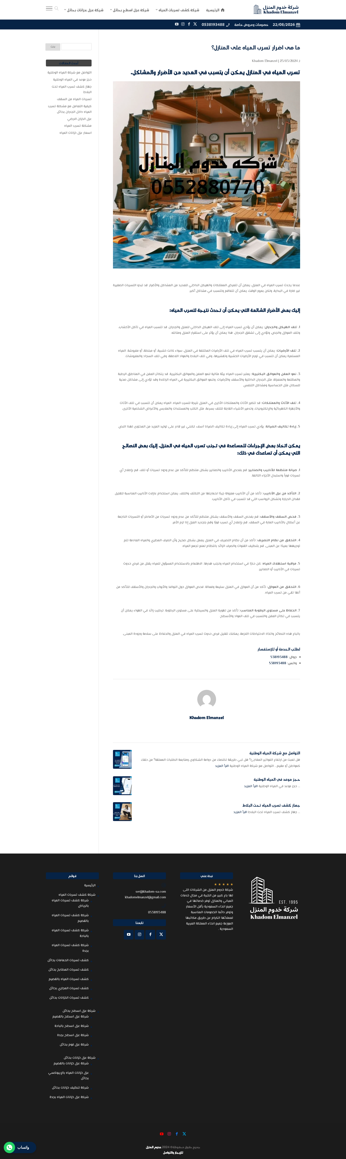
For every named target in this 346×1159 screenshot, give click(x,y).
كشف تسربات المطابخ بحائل (68, 969)
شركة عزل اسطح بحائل (79, 1011)
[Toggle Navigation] (49, 9)
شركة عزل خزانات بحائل (80, 1058)
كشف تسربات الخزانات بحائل (69, 997)
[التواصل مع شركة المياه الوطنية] (122, 759)
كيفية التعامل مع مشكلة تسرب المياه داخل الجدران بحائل (70, 109)
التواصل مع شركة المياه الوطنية (274, 752)
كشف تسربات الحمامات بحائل (68, 960)
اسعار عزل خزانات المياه (76, 133)
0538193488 (213, 24)
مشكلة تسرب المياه (78, 126)
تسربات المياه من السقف (74, 99)
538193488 (279, 657)
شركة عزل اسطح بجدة (73, 1035)
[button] (334, 1127)
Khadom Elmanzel (264, 61)
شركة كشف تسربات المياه (77, 895)
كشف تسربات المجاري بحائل (69, 988)
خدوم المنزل (153, 1147)
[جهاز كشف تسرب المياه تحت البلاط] (122, 811)
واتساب (23, 1147)
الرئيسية (90, 885)
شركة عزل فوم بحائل (74, 1044)
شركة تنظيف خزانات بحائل (70, 1087)
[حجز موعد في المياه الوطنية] (122, 785)
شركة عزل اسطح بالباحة (72, 1026)
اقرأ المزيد (222, 766)
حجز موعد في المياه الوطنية (277, 779)
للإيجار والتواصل (173, 1152)
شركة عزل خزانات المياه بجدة (69, 1097)
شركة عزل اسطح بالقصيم (70, 1016)
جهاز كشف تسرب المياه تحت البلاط (271, 805)
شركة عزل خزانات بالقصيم (71, 1063)
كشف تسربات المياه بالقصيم (69, 979)
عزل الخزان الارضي (79, 119)
